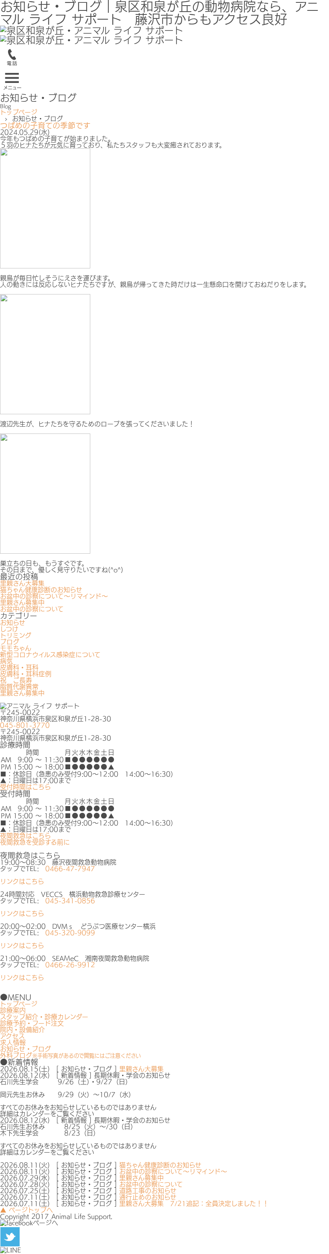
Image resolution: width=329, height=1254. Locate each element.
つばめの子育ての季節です (45, 125)
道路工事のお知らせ (148, 1190)
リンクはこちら (22, 881)
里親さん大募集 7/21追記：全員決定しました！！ (194, 1203)
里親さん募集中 (22, 602)
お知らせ (12, 622)
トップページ (18, 112)
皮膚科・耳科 (19, 667)
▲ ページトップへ (26, 1210)
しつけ (9, 629)
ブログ (9, 642)
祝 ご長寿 (16, 680)
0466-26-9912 (70, 965)
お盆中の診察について (32, 609)
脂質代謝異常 (19, 686)
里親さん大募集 (22, 583)
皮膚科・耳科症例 (25, 674)
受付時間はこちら (25, 787)
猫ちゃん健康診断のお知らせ (41, 590)
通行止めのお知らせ (148, 1197)
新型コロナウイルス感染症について (50, 654)
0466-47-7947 (70, 868)
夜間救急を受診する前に (35, 842)
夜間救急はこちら (25, 836)
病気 (6, 661)
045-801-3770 (25, 725)
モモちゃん (15, 648)
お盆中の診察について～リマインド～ (54, 596)
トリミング (15, 635)
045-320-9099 (70, 932)
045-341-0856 (70, 900)
